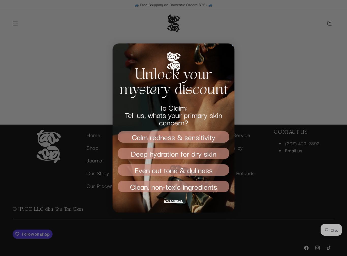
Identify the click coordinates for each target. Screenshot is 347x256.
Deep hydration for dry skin (173, 153)
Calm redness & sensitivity (173, 137)
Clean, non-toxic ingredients (173, 186)
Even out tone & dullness (174, 170)
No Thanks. (173, 201)
